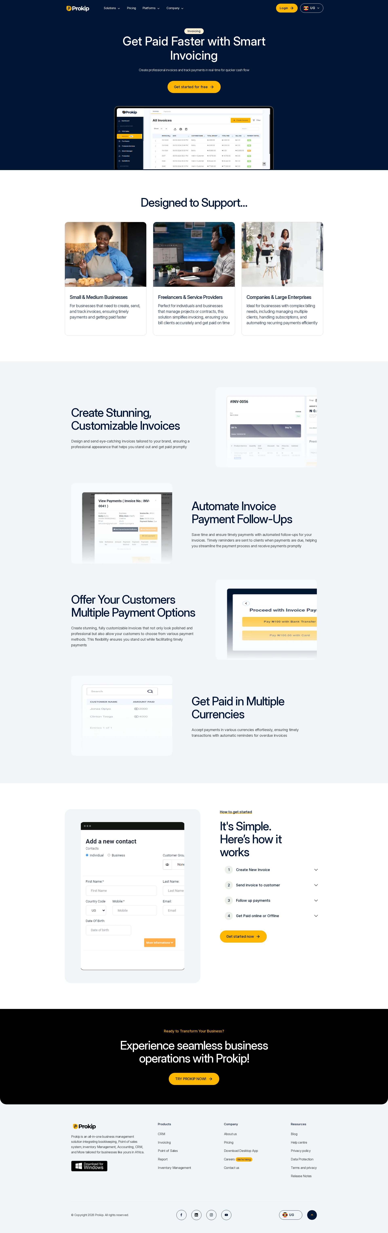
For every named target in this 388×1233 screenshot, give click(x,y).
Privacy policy (301, 1151)
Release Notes (301, 1176)
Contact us (231, 1168)
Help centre (299, 1142)
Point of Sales (168, 1151)
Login (284, 8)
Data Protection (302, 1159)
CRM (161, 1134)
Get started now (240, 936)
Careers (230, 1159)
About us (230, 1134)
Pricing (131, 8)
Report (163, 1159)
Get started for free (191, 87)
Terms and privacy (304, 1168)
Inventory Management (174, 1168)
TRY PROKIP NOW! (190, 1079)
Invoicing (164, 1142)
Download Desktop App (241, 1151)
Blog (294, 1134)
